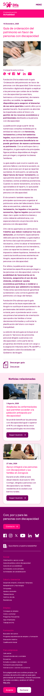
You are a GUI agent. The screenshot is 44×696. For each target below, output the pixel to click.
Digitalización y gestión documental (16, 668)
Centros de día (8, 597)
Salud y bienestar (11, 580)
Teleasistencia (8, 594)
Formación (8, 630)
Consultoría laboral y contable (14, 656)
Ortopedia (7, 588)
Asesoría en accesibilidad (12, 566)
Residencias (7, 600)
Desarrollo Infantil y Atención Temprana (17, 583)
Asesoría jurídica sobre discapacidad (17, 563)
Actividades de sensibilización (14, 572)
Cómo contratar (9, 614)
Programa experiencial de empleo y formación (20, 636)
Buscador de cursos (10, 634)
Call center (7, 653)
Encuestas (7, 659)
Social (6, 557)
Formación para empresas (12, 665)
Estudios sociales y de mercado (15, 662)
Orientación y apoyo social (13, 560)
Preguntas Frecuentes (11, 617)
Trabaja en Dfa (8, 622)
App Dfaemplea (9, 620)
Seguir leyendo (16, 435)
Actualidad (9, 15)
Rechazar (24, 690)
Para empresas (10, 650)
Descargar (14, 367)
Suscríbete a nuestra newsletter (23, 546)
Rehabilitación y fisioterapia (13, 585)
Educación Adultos (10, 639)
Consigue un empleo (10, 611)
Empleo (6, 608)
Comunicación (10, 12)
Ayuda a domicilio (9, 591)
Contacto (10, 527)
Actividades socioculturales (13, 569)
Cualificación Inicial (10, 642)
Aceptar (9, 690)
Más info (6, 683)
